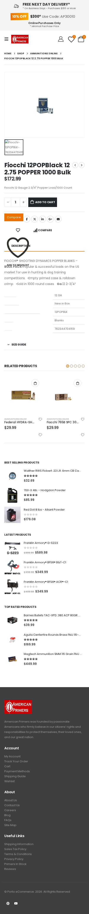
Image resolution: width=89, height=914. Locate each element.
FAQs (7, 820)
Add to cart (45, 202)
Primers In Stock (15, 864)
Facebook (26, 219)
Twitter (34, 219)
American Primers (17, 722)
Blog (7, 815)
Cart (7, 766)
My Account (12, 756)
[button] (68, 366)
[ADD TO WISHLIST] (18, 230)
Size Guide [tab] (18, 344)
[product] (23, 395)
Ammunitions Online (15, 418)
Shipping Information (18, 844)
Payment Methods (17, 771)
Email (58, 219)
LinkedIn (42, 219)
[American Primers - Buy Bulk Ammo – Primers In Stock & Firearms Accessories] (20, 39)
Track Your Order (16, 761)
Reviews (10, 869)
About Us (10, 800)
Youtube (16, 903)
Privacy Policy (13, 859)
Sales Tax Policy (15, 849)
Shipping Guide (15, 776)
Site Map (10, 825)
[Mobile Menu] (7, 39)
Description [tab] (20, 246)
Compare (14, 217)
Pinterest (8, 903)
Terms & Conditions (18, 854)
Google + (50, 219)
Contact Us (12, 805)
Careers (10, 810)
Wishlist (9, 781)
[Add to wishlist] (40, 419)
